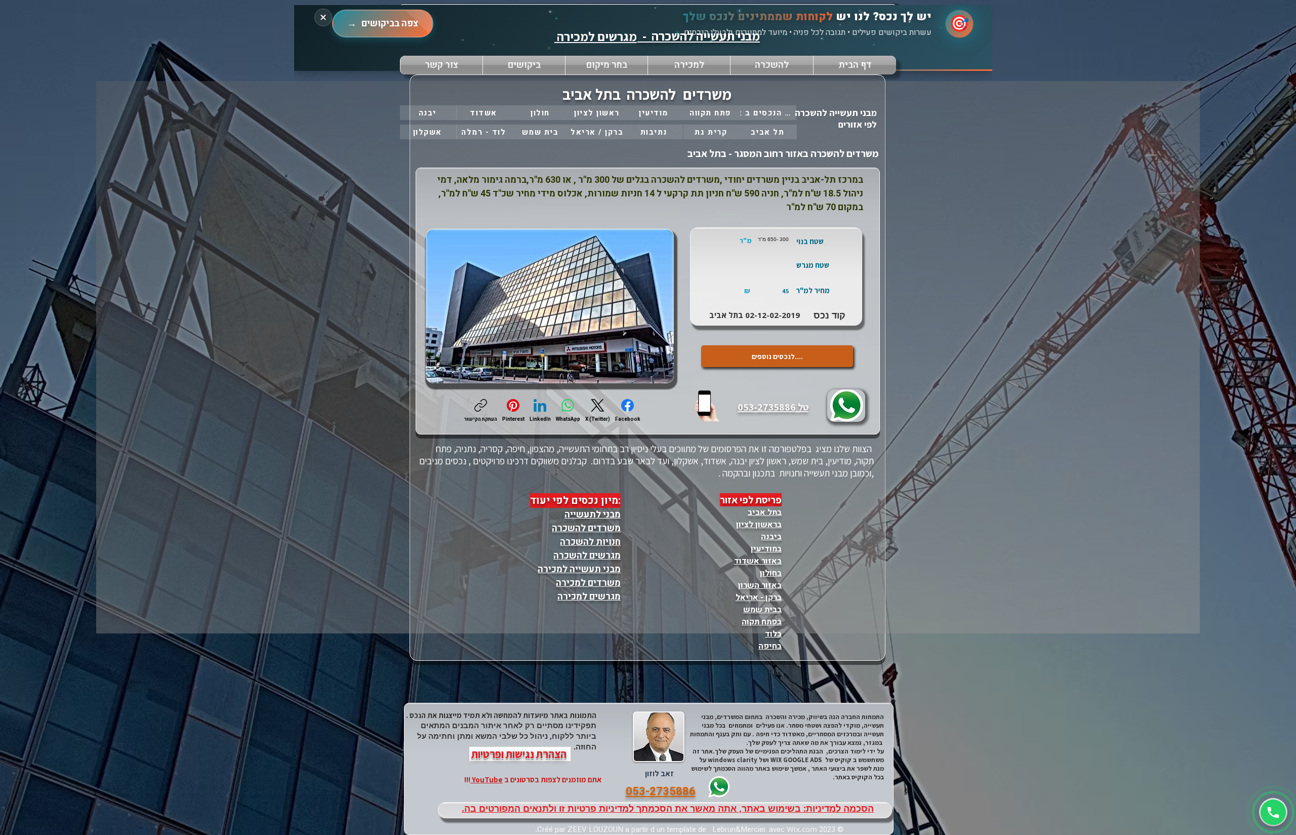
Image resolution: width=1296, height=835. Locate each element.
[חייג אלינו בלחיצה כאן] (708, 405)
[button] (606, 65)
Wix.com (802, 829)
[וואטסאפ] (1273, 812)
